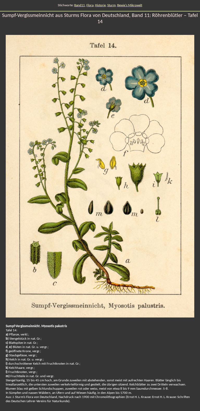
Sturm (111, 5)
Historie (100, 5)
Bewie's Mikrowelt (129, 5)
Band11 (79, 5)
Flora (89, 5)
